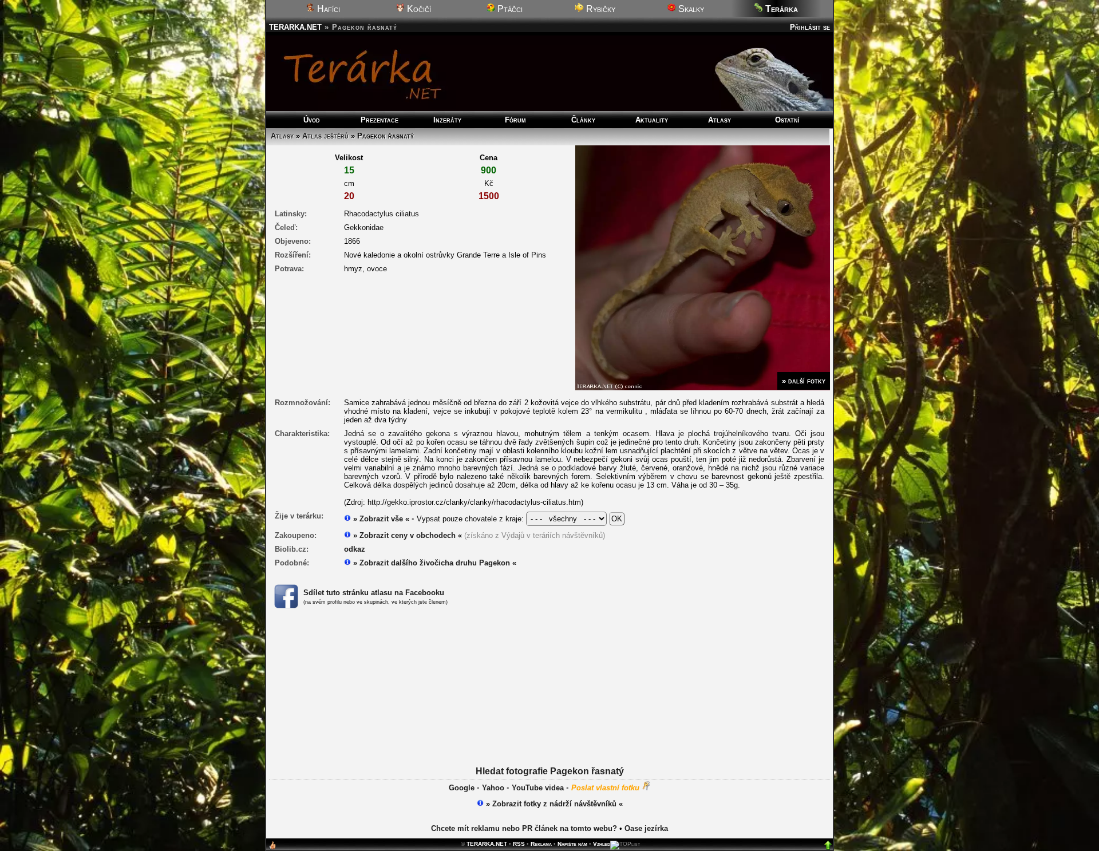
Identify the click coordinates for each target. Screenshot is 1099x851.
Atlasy (719, 120)
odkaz (354, 549)
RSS (519, 844)
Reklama (541, 844)
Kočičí (418, 9)
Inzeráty (447, 120)
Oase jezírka (646, 828)
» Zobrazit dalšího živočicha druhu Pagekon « (433, 563)
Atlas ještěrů (325, 136)
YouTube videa (538, 787)
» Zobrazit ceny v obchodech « (406, 535)
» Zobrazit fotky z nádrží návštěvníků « (553, 803)
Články (583, 120)
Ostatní (787, 120)
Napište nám (572, 844)
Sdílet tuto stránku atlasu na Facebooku (373, 592)
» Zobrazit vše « (380, 518)
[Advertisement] (549, 702)
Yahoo (493, 787)
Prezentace (379, 120)
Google (462, 787)
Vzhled (601, 844)
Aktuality (651, 120)
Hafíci (327, 9)
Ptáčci (509, 9)
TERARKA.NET (295, 27)
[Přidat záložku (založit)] (272, 848)
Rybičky (599, 9)
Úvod (311, 120)
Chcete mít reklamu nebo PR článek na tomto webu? (524, 828)
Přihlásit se (810, 27)
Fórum (515, 120)
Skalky (690, 9)
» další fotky (803, 381)
